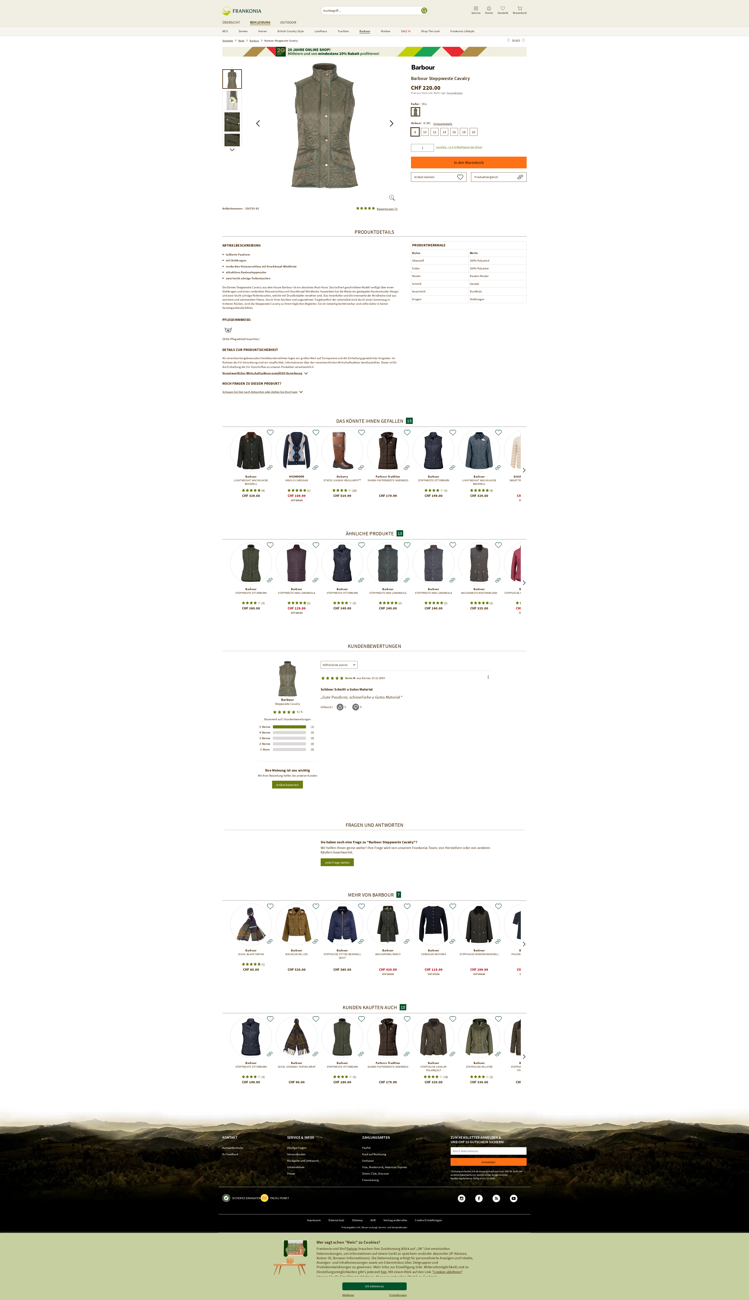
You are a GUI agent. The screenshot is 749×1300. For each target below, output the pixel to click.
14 (444, 132)
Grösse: (416, 123)
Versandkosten (454, 93)
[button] (258, 123)
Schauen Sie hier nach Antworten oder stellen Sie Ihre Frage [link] (259, 392)
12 (435, 132)
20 (474, 132)
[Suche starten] (424, 10)
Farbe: (415, 103)
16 (454, 132)
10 (425, 132)
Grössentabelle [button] (442, 123)
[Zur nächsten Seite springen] (508, 40)
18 (464, 132)
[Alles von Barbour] (423, 66)
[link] (476, 10)
